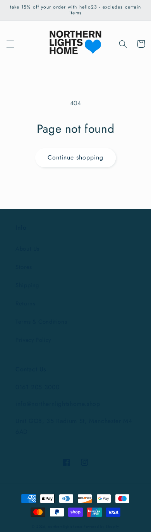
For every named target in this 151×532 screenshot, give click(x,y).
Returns (25, 303)
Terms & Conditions (41, 321)
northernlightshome (65, 526)
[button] (10, 44)
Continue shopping (76, 157)
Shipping (27, 285)
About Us (27, 248)
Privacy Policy (33, 340)
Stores (23, 267)
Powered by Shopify (101, 526)
